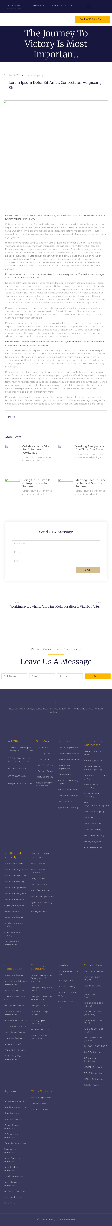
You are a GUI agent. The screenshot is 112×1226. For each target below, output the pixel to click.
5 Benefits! (45, 747)
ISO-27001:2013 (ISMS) (93, 996)
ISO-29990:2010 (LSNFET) (93, 1039)
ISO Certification (93, 971)
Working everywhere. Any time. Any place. (90, 448)
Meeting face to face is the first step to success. (90, 483)
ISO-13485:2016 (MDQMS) (92, 1013)
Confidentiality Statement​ (44, 784)
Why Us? (45, 753)
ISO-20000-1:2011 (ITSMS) (94, 1030)
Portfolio (45, 759)
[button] (70, 19)
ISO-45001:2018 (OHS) (93, 1021)
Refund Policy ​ (45, 776)
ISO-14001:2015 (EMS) (92, 987)
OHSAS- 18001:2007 (95, 1046)
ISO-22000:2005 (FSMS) (93, 1004)
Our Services (45, 765)
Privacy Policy (45, 771)
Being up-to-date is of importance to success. (36, 483)
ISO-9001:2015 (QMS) (92, 978)
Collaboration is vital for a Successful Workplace (36, 449)
